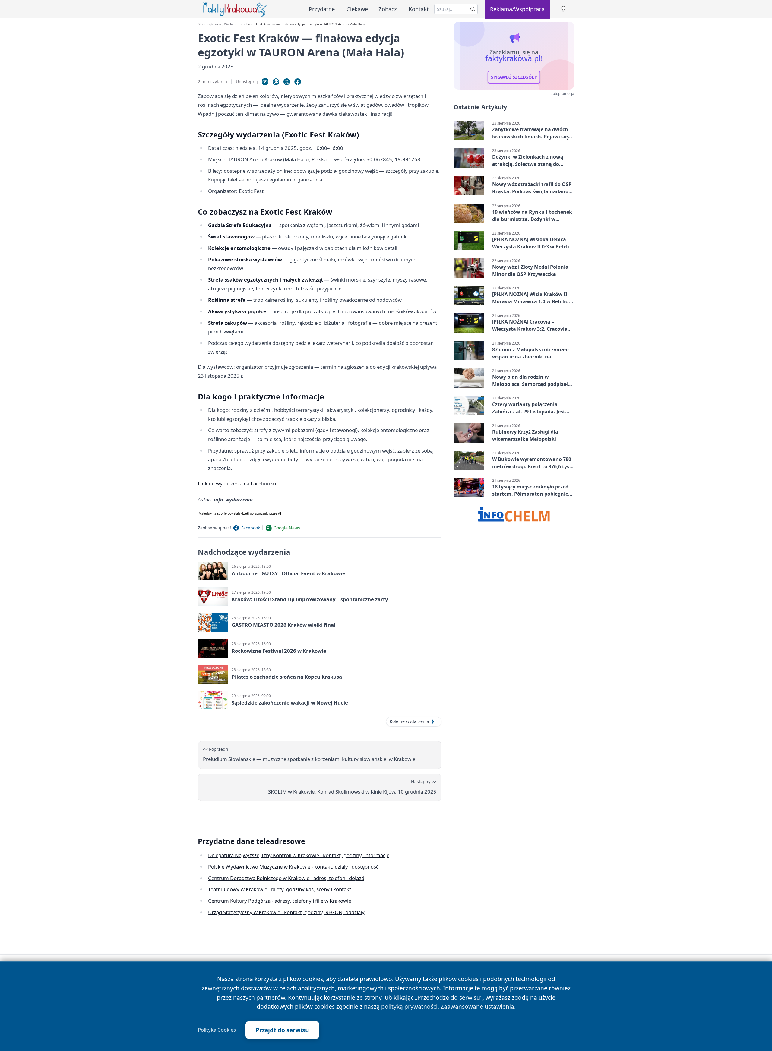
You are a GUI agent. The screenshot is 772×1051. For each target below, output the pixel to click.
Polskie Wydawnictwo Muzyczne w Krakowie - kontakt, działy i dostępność (293, 866)
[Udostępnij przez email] (276, 81)
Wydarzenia (233, 24)
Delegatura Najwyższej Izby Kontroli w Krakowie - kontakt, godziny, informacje (298, 855)
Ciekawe (357, 9)
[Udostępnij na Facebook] (297, 81)
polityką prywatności (409, 1006)
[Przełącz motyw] (563, 9)
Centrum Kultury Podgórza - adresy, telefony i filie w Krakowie (279, 900)
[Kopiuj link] (265, 81)
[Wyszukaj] (472, 9)
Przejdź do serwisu (282, 1030)
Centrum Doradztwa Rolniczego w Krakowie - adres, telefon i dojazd (286, 878)
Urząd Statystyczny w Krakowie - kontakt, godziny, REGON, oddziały (286, 912)
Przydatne (322, 9)
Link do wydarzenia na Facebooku (237, 483)
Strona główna (209, 24)
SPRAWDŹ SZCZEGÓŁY (514, 77)
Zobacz (387, 9)
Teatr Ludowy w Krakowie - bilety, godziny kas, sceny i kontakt (279, 889)
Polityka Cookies (217, 1030)
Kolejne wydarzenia (409, 721)
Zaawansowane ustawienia (477, 1006)
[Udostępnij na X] (286, 81)
